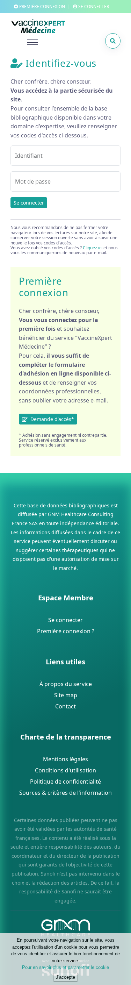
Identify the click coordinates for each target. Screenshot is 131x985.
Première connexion (41, 6)
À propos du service (65, 684)
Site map (65, 695)
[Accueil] (52, 26)
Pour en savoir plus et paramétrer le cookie (65, 967)
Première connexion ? (65, 631)
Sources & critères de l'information (65, 793)
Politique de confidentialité (65, 781)
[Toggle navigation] (24, 42)
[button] (113, 41)
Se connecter (29, 202)
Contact (65, 706)
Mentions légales (65, 759)
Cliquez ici (92, 248)
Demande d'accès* (51, 419)
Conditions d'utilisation (65, 770)
